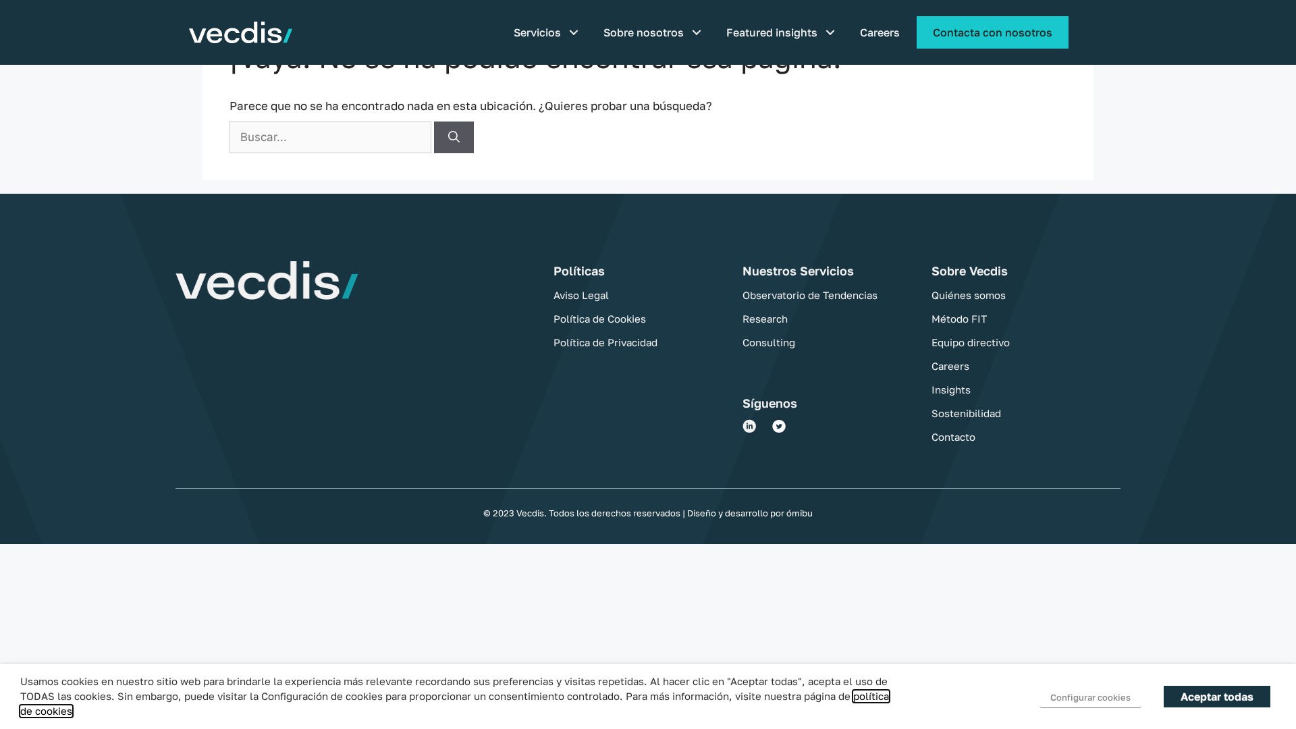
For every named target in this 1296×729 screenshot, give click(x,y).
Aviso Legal (581, 295)
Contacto (953, 437)
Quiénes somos (969, 295)
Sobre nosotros (643, 32)
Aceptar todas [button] (1217, 696)
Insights (951, 389)
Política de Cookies (600, 319)
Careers (880, 32)
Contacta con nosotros (992, 32)
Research (765, 319)
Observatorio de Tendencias (810, 295)
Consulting (768, 342)
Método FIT (959, 319)
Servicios (537, 32)
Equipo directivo (971, 342)
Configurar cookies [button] (1090, 697)
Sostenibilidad (966, 413)
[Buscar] (454, 138)
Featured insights (771, 32)
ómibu (798, 513)
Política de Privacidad (605, 342)
